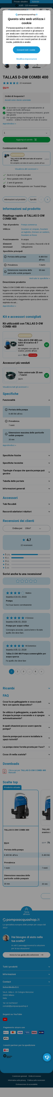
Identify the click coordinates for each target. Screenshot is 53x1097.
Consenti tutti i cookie (26, 50)
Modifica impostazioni (26, 59)
